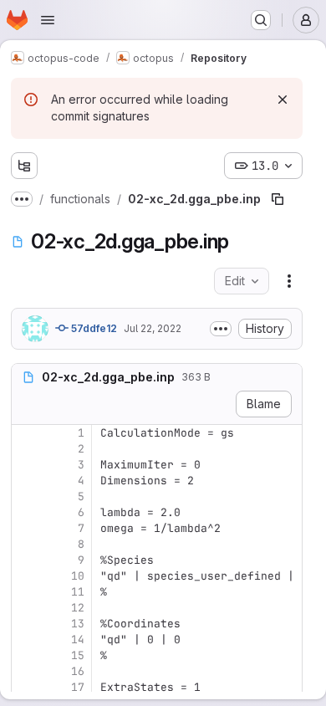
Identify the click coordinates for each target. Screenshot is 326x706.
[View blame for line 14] (25, 639)
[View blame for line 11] (25, 592)
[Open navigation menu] (47, 20)
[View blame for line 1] (25, 433)
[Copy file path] (277, 199)
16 (77, 671)
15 (77, 655)
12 (77, 608)
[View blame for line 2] (25, 449)
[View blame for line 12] (25, 608)
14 (77, 639)
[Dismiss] (283, 100)
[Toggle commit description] (221, 328)
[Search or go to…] (261, 20)
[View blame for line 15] (25, 655)
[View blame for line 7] (25, 528)
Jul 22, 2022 (152, 328)
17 (77, 687)
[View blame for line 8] (25, 544)
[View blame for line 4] (25, 481)
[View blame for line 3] (25, 465)
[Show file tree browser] (24, 165)
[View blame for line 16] (25, 671)
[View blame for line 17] (25, 687)
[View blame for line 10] (25, 576)
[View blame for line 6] (25, 512)
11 (77, 592)
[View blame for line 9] (25, 560)
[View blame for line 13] (25, 624)
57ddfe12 (93, 328)
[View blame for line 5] (25, 496)
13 (77, 623)
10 (77, 576)
